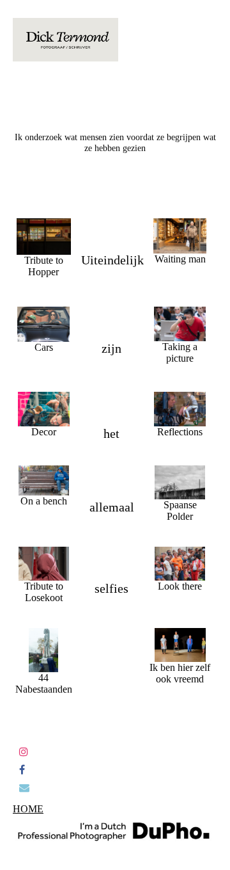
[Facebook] (22, 769)
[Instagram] (23, 751)
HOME (28, 808)
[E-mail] (24, 787)
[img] (65, 39)
